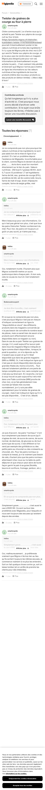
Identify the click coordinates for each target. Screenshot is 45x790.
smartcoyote (13, 25)
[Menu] (41, 4)
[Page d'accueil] (8, 4)
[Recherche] (35, 3)
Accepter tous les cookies (22, 785)
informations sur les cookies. (16, 773)
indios (10, 142)
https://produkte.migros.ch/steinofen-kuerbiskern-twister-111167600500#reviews (21, 41)
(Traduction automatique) (9, 83)
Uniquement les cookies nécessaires (22, 778)
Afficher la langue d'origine (25, 83)
